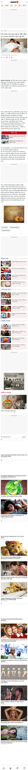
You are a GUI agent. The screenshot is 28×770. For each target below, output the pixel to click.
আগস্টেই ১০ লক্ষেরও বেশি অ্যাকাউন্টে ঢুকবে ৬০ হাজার (19, 294)
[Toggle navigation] (2, 2)
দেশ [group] (15, 5)
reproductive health (14, 227)
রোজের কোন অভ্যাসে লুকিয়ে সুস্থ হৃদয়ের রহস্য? (18, 276)
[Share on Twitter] (9, 58)
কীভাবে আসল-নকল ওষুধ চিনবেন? (18, 268)
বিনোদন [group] (24, 5)
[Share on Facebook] (6, 58)
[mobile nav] (3, 768)
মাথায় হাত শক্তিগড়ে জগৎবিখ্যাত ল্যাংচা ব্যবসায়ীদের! (18, 345)
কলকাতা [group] (6, 5)
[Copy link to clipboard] (14, 58)
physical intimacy (5, 230)
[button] (26, 2)
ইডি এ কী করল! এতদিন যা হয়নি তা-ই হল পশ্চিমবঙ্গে (19, 300)
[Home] (14, 2)
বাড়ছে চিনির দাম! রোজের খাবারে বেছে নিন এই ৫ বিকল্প (18, 282)
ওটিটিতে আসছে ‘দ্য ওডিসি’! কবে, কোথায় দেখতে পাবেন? (18, 332)
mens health (4, 227)
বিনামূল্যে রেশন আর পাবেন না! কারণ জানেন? (19, 314)
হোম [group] (2, 5)
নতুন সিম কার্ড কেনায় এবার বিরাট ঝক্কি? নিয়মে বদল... (18, 325)
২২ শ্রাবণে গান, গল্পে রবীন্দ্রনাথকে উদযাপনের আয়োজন (18, 307)
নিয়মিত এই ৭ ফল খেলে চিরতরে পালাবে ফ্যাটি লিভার (18, 339)
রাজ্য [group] (12, 5)
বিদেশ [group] (19, 5)
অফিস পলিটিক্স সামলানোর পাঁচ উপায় (19, 262)
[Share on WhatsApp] (11, 58)
